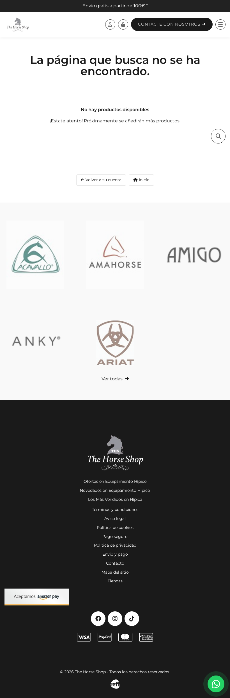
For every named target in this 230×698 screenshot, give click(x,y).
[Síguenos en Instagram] (115, 618)
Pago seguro (115, 536)
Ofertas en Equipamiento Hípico (115, 481)
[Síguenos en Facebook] (98, 618)
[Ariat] (115, 341)
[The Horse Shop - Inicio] (17, 24)
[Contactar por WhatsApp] (216, 683)
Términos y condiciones (115, 509)
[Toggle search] (218, 136)
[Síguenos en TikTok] (132, 618)
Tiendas (115, 581)
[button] (220, 24)
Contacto (115, 563)
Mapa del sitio (115, 572)
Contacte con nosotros (170, 24)
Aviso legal (115, 518)
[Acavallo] (35, 255)
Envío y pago (115, 554)
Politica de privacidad (115, 545)
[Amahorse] (115, 255)
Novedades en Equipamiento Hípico (115, 490)
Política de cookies (115, 527)
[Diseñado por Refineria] (115, 684)
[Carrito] (123, 24)
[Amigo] (195, 255)
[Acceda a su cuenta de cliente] (110, 24)
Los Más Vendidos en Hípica (115, 499)
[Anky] (35, 341)
